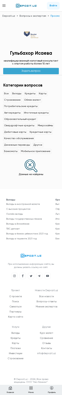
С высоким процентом (18, 209)
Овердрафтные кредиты (19, 125)
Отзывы (46, 343)
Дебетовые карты (15, 132)
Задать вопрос (31, 71)
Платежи (15, 348)
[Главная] (26, 6)
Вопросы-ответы (47, 301)
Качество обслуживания (19, 138)
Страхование (12, 100)
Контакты (46, 348)
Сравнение (46, 338)
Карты (42, 93)
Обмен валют (32, 100)
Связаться (15, 306)
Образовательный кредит (20, 119)
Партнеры (15, 312)
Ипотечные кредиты (36, 113)
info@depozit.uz (46, 353)
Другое (37, 145)
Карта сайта (15, 317)
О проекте (15, 296)
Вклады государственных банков (24, 219)
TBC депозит (13, 229)
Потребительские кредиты (21, 106)
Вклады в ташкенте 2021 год (21, 239)
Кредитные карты (40, 132)
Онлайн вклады (14, 214)
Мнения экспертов (46, 306)
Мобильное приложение (35, 151)
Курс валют (46, 333)
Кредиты (30, 93)
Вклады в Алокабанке (17, 224)
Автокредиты (12, 113)
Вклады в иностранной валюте (23, 204)
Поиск (15, 301)
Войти (53, 5)
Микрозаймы (45, 125)
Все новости (46, 296)
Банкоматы (10, 151)
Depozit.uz (8, 16)
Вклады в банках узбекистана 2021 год (27, 234)
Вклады (16, 93)
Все (6, 93)
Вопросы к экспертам (33, 16)
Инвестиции (15, 353)
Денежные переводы (17, 145)
